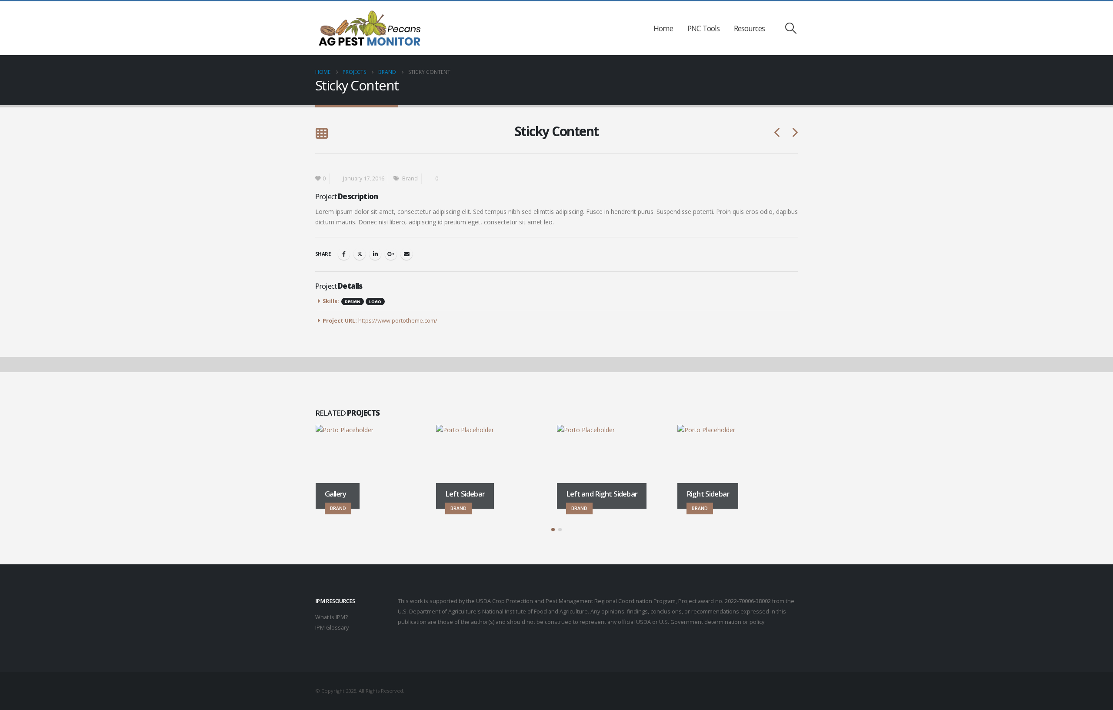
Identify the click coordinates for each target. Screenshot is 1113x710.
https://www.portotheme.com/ (397, 320)
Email (406, 254)
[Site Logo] (369, 28)
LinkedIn (375, 254)
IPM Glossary (332, 627)
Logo (375, 301)
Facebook (344, 254)
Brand (410, 178)
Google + (391, 254)
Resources (749, 28)
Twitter (359, 254)
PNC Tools (703, 28)
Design (352, 301)
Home (663, 28)
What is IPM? (331, 617)
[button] (791, 28)
